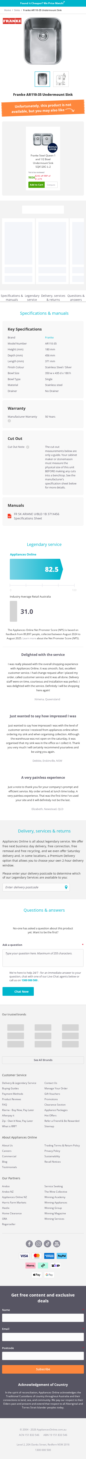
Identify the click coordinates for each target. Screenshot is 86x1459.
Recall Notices (52, 1161)
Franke (49, 337)
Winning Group (53, 1208)
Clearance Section (55, 1104)
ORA (4, 1219)
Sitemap (49, 1126)
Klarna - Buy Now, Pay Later (18, 1110)
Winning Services (54, 1219)
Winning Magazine (55, 1213)
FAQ (4, 1104)
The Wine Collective (55, 1191)
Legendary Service (25, 1083)
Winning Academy (54, 1197)
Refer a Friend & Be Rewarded (61, 1121)
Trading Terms (53, 1145)
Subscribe (43, 1369)
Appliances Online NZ (14, 1197)
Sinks (17, 10)
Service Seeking (53, 1186)
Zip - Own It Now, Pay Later (17, 1121)
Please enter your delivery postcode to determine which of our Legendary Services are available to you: (42, 875)
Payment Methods (12, 1094)
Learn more (30, 638)
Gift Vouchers (52, 1094)
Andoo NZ (8, 1191)
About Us (7, 1145)
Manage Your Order (56, 1088)
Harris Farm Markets (14, 1202)
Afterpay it (8, 1115)
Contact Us (50, 1083)
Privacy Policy (52, 1151)
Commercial (9, 1156)
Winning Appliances (55, 1202)
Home (7, 10)
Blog (4, 1161)
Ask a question (12, 945)
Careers (6, 1151)
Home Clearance (12, 1213)
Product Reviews (11, 1099)
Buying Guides (10, 1088)
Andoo (6, 1186)
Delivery (7, 1083)
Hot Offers (50, 1115)
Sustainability (52, 1156)
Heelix (5, 1208)
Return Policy (72, 1145)
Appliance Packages (56, 1110)
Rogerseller (8, 1224)
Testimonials (9, 1167)
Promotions (51, 1099)
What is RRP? (9, 1126)
